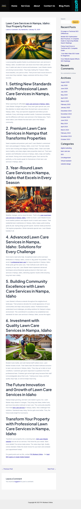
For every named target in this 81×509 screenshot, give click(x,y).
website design (66, 164)
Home (14, 6)
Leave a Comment (12, 29)
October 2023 (65, 139)
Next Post (52, 469)
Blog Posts (64, 6)
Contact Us (49, 6)
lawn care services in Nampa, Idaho (37, 104)
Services (25, 6)
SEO (62, 154)
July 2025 (64, 92)
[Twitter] (76, 4)
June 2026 (64, 88)
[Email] (76, 10)
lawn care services (19, 407)
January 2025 (65, 107)
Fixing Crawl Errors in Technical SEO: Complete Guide (69, 48)
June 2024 (64, 120)
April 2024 (64, 126)
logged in (17, 481)
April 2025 (64, 98)
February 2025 (65, 104)
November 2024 (66, 114)
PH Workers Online (36, 454)
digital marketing (66, 148)
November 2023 (66, 136)
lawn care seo (65, 151)
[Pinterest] (76, 7)
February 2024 (65, 133)
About (37, 6)
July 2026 (64, 85)
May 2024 (64, 123)
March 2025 (65, 101)
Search (63, 19)
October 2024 (65, 117)
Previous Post (7, 469)
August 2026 (65, 82)
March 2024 (65, 130)
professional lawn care (18, 262)
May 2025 (64, 95)
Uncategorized (66, 157)
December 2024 (66, 111)
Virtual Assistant (66, 161)
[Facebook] (76, 1)
